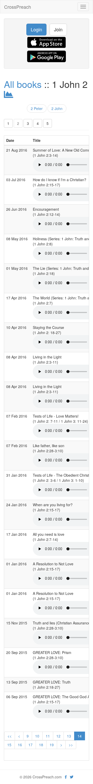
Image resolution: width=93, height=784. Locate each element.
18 (41, 744)
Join (58, 29)
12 (58, 736)
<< (9, 736)
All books (23, 83)
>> (71, 744)
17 (30, 744)
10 (37, 736)
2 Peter (37, 108)
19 (52, 744)
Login (36, 29)
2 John (57, 108)
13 (69, 736)
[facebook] (66, 776)
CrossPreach (17, 6)
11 (48, 736)
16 (20, 744)
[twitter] (71, 776)
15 (9, 744)
